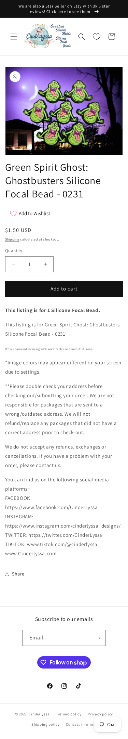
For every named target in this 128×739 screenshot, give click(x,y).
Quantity (13, 251)
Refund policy (69, 714)
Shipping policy (45, 724)
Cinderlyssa (39, 713)
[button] (13, 36)
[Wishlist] (96, 36)
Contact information (84, 724)
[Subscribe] (97, 638)
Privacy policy (100, 714)
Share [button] (18, 574)
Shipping (12, 239)
